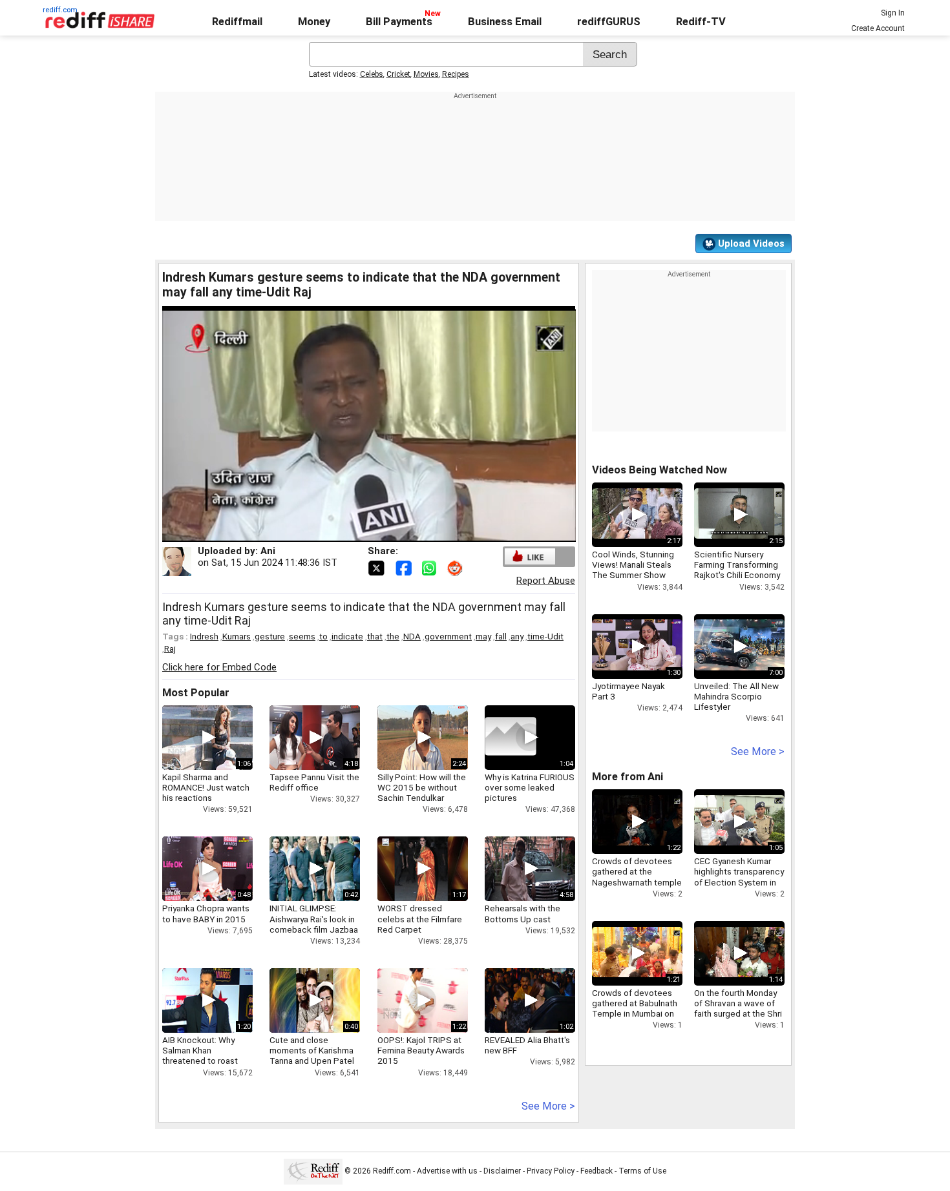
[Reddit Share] (456, 567)
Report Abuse (545, 580)
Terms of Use (642, 1170)
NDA (412, 636)
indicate (347, 636)
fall (501, 636)
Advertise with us (447, 1170)
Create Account (878, 28)
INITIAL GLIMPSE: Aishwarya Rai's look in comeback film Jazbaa (313, 918)
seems (302, 636)
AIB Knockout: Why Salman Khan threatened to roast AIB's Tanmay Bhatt (200, 1056)
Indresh (204, 636)
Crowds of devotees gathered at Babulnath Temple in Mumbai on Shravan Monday (634, 1009)
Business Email (505, 22)
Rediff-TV (701, 22)
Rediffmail (237, 22)
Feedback (596, 1170)
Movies (426, 74)
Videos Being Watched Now (659, 470)
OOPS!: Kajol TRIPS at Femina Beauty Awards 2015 (421, 1050)
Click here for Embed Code (219, 667)
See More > (548, 1106)
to (323, 636)
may (483, 636)
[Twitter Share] (377, 567)
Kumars (236, 636)
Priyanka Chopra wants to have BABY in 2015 (205, 913)
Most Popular (195, 693)
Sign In (893, 12)
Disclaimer (502, 1170)
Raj (170, 648)
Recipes (455, 74)
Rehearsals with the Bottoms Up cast (522, 913)
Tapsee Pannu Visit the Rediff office (314, 782)
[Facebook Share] (404, 567)
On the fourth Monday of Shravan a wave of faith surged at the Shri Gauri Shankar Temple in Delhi (738, 1014)
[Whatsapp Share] (431, 567)
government (448, 636)
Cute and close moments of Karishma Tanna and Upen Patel (311, 1050)
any (517, 636)
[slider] (354, 532)
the (392, 636)
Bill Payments (399, 22)
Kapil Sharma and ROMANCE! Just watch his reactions (205, 787)
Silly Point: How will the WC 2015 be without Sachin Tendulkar (421, 787)
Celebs (371, 74)
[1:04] (510, 737)
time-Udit (545, 636)
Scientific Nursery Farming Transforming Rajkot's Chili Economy (737, 564)
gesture (270, 636)
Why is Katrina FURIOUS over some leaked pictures (530, 787)
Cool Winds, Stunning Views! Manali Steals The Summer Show (633, 564)
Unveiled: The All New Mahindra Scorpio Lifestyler (736, 696)
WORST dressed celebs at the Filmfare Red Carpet (419, 918)
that (375, 636)
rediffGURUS (608, 22)
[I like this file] (530, 556)
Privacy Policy (551, 1170)
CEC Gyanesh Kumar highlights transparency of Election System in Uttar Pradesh (739, 877)
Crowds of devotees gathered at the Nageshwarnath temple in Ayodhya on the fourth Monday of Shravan (637, 887)
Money (314, 22)
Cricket (398, 74)
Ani (267, 551)
